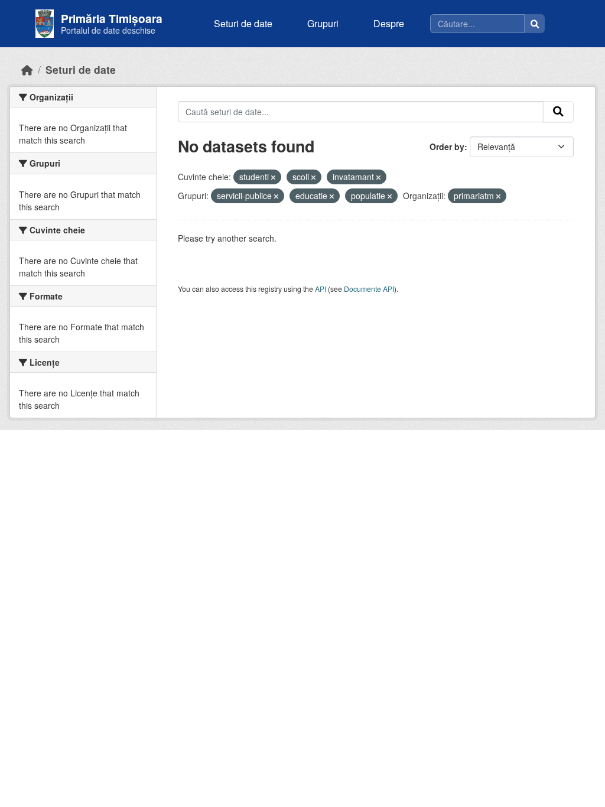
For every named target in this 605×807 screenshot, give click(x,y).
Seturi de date (243, 23)
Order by (447, 146)
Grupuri (323, 23)
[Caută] (535, 23)
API (320, 289)
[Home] (27, 69)
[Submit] (558, 111)
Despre (388, 23)
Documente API (369, 289)
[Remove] (273, 177)
